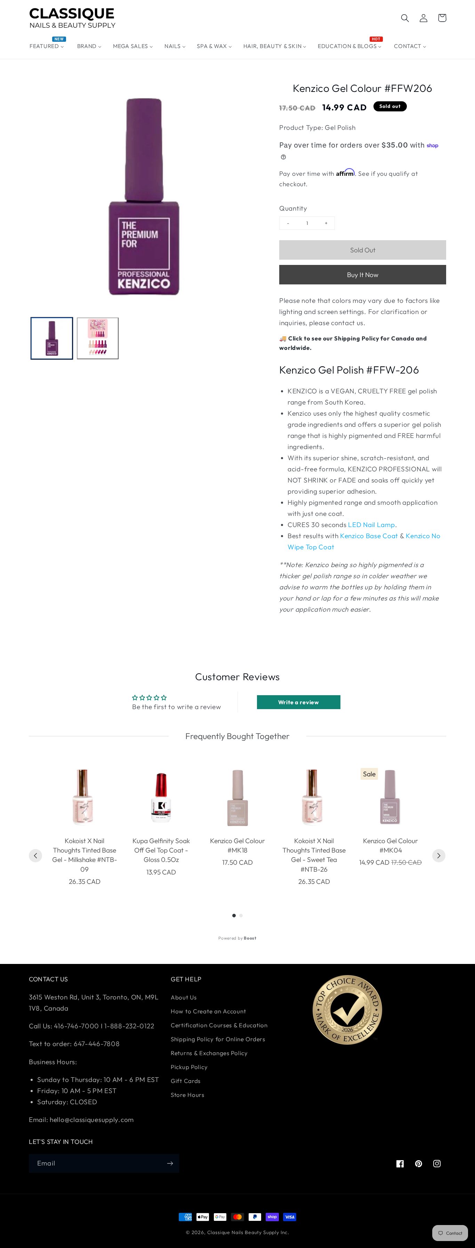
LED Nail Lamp (371, 524)
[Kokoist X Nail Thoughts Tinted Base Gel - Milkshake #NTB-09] (84, 798)
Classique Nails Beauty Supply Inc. (248, 1232)
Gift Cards (186, 1080)
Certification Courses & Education (219, 1025)
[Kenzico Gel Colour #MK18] (237, 798)
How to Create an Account (208, 1011)
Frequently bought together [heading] (237, 736)
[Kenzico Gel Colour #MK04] (390, 798)
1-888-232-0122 (128, 1026)
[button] (405, 18)
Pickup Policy (189, 1066)
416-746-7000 (76, 1026)
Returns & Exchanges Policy (209, 1053)
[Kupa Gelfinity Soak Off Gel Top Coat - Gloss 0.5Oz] (161, 798)
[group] (84, 826)
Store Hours (187, 1094)
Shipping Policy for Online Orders (218, 1039)
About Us (184, 997)
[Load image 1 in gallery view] (52, 338)
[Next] (438, 855)
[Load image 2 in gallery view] (98, 338)
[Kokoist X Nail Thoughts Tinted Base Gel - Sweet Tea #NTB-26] (314, 798)
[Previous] (35, 855)
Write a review (298, 702)
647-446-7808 (97, 1043)
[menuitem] (48, 46)
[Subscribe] (170, 1163)
